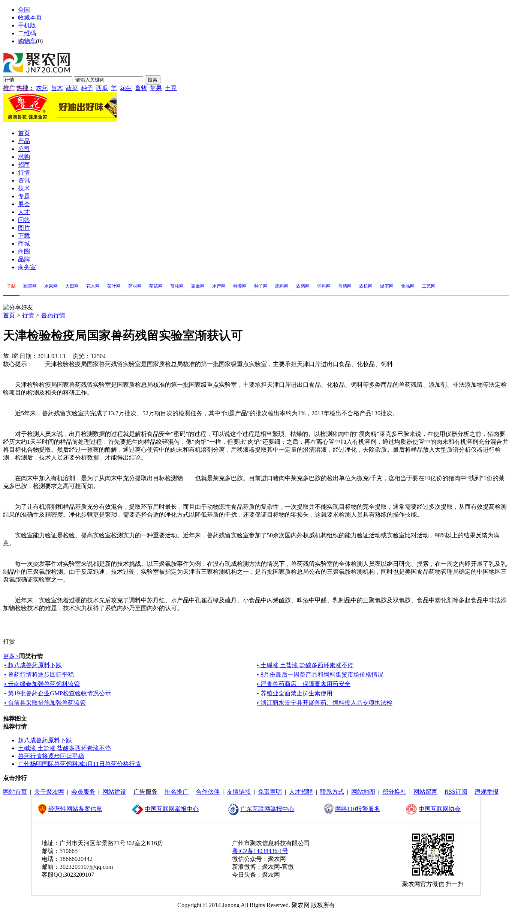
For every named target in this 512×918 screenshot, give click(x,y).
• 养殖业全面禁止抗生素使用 (294, 693)
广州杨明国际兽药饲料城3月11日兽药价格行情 (79, 764)
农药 (42, 88)
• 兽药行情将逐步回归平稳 (39, 674)
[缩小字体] (15, 355)
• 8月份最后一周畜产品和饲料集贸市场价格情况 (320, 674)
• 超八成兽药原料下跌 (33, 665)
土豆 (171, 88)
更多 (11, 656)
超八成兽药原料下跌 (45, 740)
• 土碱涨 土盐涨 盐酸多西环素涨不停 (305, 665)
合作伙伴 (208, 791)
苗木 (57, 88)
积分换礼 (394, 791)
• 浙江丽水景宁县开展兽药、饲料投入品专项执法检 (324, 702)
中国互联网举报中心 (172, 809)
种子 (87, 88)
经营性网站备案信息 (75, 809)
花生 (126, 88)
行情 (28, 315)
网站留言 (425, 791)
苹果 (156, 88)
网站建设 (114, 791)
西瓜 (102, 88)
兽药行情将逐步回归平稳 (51, 756)
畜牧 (141, 88)
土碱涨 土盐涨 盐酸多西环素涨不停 (64, 748)
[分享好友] (18, 308)
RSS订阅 (456, 791)
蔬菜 (72, 88)
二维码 (27, 33)
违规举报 (487, 791)
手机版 (27, 25)
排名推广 (177, 791)
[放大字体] (6, 355)
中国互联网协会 (440, 809)
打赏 (9, 641)
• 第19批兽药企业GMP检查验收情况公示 (57, 693)
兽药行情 (53, 315)
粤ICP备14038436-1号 (260, 851)
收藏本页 (30, 17)
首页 (9, 315)
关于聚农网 (49, 791)
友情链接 (239, 791)
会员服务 (83, 791)
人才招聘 (301, 791)
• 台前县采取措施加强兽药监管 (45, 702)
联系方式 (332, 791)
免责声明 (270, 791)
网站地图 (363, 791)
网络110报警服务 (357, 809)
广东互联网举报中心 (267, 809)
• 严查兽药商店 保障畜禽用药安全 (303, 684)
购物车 (27, 41)
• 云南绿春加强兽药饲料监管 (42, 684)
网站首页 (15, 791)
